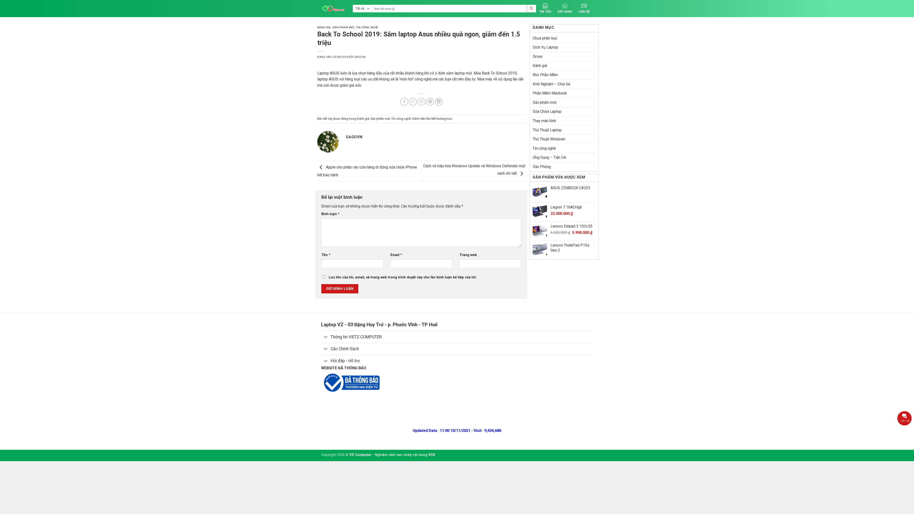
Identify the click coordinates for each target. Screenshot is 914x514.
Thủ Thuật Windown (549, 139)
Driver (538, 56)
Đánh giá (323, 27)
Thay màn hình (544, 121)
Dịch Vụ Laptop (545, 47)
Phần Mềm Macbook (550, 93)
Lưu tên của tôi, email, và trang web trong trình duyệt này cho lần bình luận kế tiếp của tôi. (403, 277)
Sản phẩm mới (343, 27)
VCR (431, 455)
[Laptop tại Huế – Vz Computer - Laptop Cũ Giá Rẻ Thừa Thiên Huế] (333, 8)
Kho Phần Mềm (545, 75)
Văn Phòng (542, 166)
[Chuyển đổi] (325, 337)
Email (396, 255)
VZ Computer (360, 455)
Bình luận (330, 214)
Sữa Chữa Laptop (547, 111)
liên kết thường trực (439, 118)
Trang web (468, 255)
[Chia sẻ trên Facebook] (404, 102)
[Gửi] (531, 9)
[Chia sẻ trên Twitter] (413, 102)
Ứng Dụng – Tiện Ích (549, 157)
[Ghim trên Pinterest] (430, 102)
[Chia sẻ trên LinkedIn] (439, 102)
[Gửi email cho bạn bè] (421, 102)
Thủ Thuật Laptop (547, 130)
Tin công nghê (367, 27)
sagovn (360, 57)
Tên (325, 255)
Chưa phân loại (545, 38)
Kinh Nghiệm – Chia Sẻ (551, 84)
